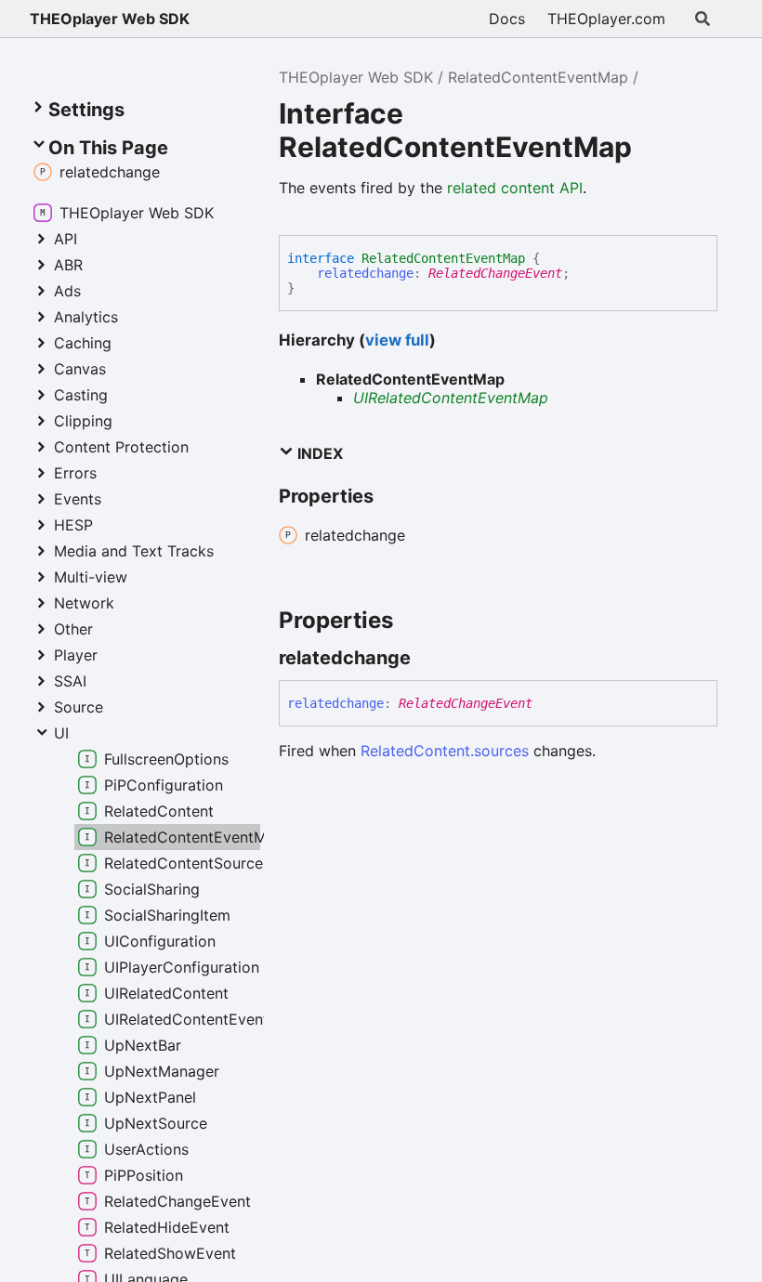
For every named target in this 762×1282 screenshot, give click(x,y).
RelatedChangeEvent (495, 273)
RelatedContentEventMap (538, 77)
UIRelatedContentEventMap (450, 397)
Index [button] (318, 453)
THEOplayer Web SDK (110, 18)
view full (397, 340)
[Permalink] (427, 657)
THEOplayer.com (606, 18)
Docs (507, 18)
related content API (515, 187)
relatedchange (365, 273)
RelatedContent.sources (445, 750)
